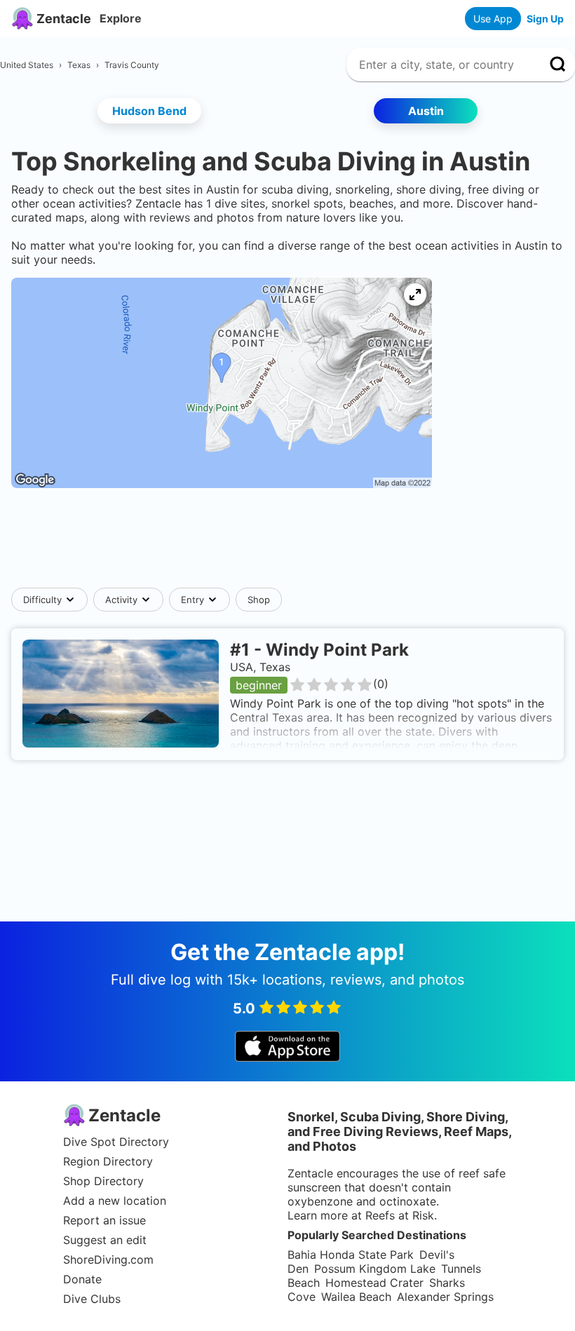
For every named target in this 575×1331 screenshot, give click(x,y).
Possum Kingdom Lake (374, 1269)
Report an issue (104, 1220)
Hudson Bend (149, 111)
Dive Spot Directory (116, 1142)
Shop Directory (103, 1181)
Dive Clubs (92, 1299)
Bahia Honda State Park (351, 1255)
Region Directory (108, 1161)
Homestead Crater (374, 1283)
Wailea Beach (356, 1297)
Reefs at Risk (399, 1215)
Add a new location (114, 1201)
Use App (493, 19)
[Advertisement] (287, 544)
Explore (121, 18)
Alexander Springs (445, 1297)
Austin (426, 111)
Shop (259, 599)
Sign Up (545, 19)
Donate (82, 1279)
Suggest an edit (105, 1240)
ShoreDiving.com (108, 1259)
